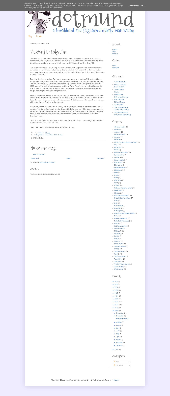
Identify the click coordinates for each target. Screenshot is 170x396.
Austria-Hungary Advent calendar (125, 142)
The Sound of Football (121, 110)
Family (116, 175)
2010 (116, 307)
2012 (116, 302)
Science (117, 241)
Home (68, 159)
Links (116, 201)
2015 (116, 293)
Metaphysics (118, 211)
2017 (116, 287)
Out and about (119, 228)
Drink (55, 135)
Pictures (117, 231)
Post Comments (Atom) (47, 162)
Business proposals (121, 152)
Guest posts (118, 190)
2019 (116, 284)
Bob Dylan (117, 147)
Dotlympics (118, 170)
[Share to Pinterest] (42, 138)
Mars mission (118, 206)
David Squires (119, 87)
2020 (116, 281)
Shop (114, 52)
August (118, 325)
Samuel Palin (118, 104)
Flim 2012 (117, 180)
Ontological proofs (120, 226)
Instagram (115, 67)
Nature (116, 223)
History (116, 193)
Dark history (118, 162)
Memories (117, 208)
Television (117, 261)
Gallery (114, 49)
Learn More (134, 5)
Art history (117, 140)
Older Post (100, 159)
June (118, 331)
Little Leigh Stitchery (121, 97)
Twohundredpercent (121, 112)
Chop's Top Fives (120, 84)
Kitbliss (116, 92)
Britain (116, 150)
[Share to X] (37, 138)
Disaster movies (119, 168)
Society (60, 135)
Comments (119, 365)
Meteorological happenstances (124, 213)
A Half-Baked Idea (120, 82)
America (117, 129)
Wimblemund (118, 269)
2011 (116, 305)
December (120, 313)
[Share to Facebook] (39, 138)
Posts (117, 362)
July (117, 328)
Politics (116, 236)
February (119, 342)
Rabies (116, 239)
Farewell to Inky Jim (122, 318)
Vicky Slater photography (122, 115)
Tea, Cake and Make (121, 107)
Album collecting (119, 127)
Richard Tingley (119, 102)
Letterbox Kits (118, 94)
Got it (143, 5)
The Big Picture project (122, 264)
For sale (39, 36)
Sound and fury (119, 251)
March (118, 340)
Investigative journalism (122, 198)
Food (116, 183)
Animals (117, 137)
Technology (118, 259)
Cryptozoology (119, 155)
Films (116, 178)
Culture (41, 135)
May (118, 334)
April (118, 337)
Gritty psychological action (123, 188)
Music (116, 216)
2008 (116, 349)
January (119, 345)
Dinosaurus (118, 165)
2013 (116, 299)
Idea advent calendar (121, 195)
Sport (116, 254)
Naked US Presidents (121, 221)
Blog (30, 36)
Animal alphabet (119, 135)
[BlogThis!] (34, 138)
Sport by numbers (120, 256)
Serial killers (118, 244)
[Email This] (32, 138)
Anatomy (117, 132)
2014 (116, 296)
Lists (115, 203)
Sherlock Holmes (120, 246)
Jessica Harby (119, 89)
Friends (116, 185)
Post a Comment (39, 154)
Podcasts (117, 234)
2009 (116, 310)
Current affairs (48, 135)
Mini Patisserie (119, 99)
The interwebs (119, 267)
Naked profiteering (120, 218)
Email (114, 65)
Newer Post (35, 159)
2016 (116, 290)
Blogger (116, 380)
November (120, 316)
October (119, 322)
